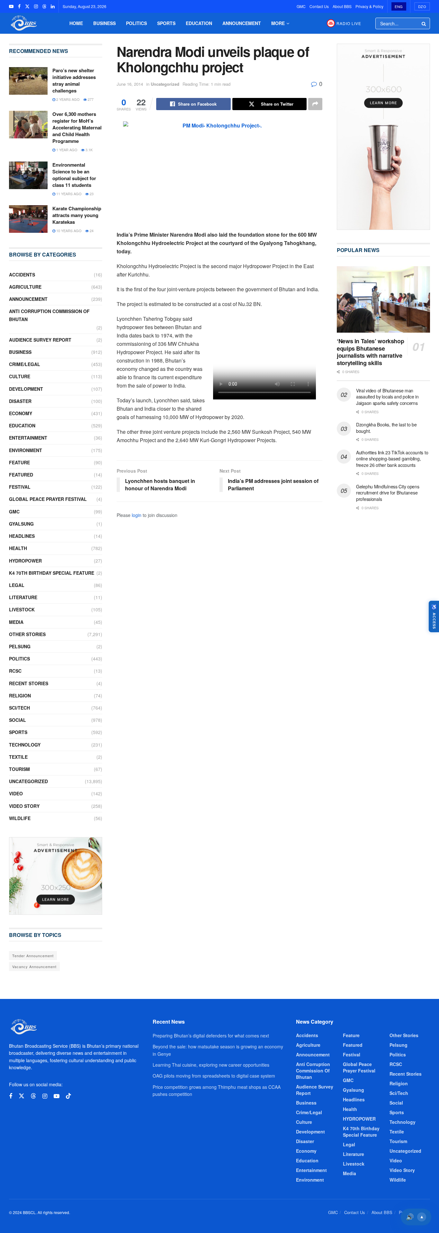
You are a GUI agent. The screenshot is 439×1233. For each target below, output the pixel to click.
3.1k (89, 149)
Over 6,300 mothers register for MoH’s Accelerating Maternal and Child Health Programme (77, 127)
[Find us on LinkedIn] (53, 6)
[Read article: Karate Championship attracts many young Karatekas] (28, 219)
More (278, 23)
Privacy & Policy (369, 6)
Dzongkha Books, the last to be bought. (386, 427)
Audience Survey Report (40, 340)
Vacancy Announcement (34, 966)
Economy (20, 413)
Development (26, 389)
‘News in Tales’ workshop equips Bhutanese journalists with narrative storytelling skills (370, 352)
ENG (399, 6)
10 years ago (68, 230)
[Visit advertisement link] (55, 876)
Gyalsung (21, 523)
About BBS (342, 6)
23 (91, 193)
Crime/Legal (24, 364)
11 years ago (68, 193)
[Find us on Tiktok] (68, 1096)
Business (104, 23)
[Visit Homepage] (23, 23)
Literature (23, 597)
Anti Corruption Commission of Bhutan (49, 315)
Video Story (24, 806)
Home (76, 23)
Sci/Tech (19, 707)
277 (90, 99)
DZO (422, 6)
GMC (301, 6)
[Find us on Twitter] (27, 6)
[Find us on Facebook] (19, 6)
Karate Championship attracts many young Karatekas (76, 215)
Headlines (22, 536)
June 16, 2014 (130, 84)
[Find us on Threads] (44, 6)
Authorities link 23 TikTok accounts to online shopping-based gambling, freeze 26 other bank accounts (392, 458)
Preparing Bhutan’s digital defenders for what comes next (211, 1035)
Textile (18, 757)
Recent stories (28, 683)
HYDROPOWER (25, 560)
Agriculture (25, 287)
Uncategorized (165, 84)
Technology (24, 744)
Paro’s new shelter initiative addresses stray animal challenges (74, 80)
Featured (21, 474)
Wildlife (20, 818)
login (136, 515)
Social (17, 720)
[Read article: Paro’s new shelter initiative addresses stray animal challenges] (28, 81)
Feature (19, 462)
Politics (136, 23)
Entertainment (28, 437)
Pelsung (20, 646)
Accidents (22, 274)
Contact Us (319, 6)
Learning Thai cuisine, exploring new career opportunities (211, 1065)
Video (16, 793)
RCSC (15, 671)
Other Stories (27, 634)
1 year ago (66, 149)
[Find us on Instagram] (36, 6)
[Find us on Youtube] (11, 6)
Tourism (19, 769)
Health (18, 548)
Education (199, 23)
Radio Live (348, 23)
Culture (19, 376)
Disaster (20, 401)
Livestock (22, 609)
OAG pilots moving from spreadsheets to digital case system (214, 1075)
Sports (166, 23)
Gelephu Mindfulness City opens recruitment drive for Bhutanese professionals (387, 492)
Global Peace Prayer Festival (48, 499)
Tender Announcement (33, 955)
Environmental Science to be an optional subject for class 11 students (74, 174)
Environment (25, 450)
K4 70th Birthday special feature (51, 573)
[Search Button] (424, 23)
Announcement (241, 23)
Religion (20, 695)
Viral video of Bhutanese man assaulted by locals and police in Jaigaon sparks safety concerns (387, 396)
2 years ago (67, 99)
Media (16, 622)
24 (91, 230)
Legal (16, 585)
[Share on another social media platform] (315, 104)
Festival (20, 487)
